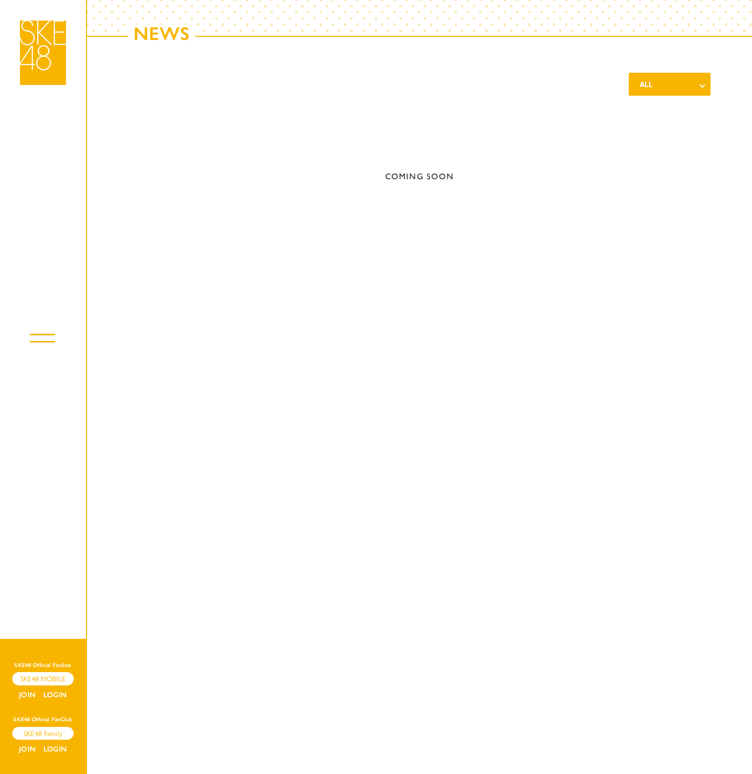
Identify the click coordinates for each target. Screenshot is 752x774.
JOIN (27, 695)
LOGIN (55, 695)
